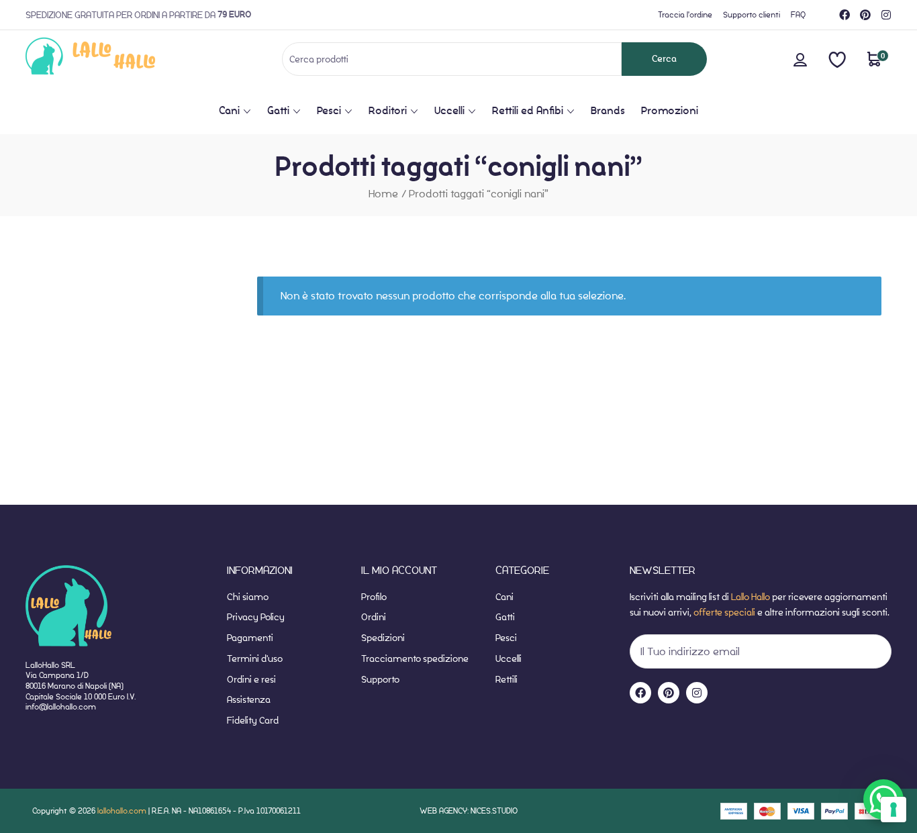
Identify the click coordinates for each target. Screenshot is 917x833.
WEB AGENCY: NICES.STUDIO (469, 810)
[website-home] (112, 59)
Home (383, 194)
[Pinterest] (865, 14)
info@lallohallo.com (61, 706)
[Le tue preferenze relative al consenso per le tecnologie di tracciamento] (893, 809)
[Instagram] (886, 14)
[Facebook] (844, 14)
